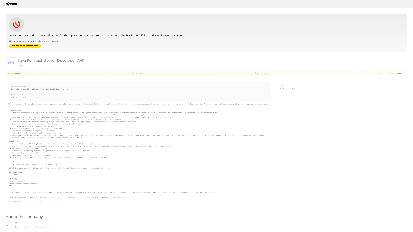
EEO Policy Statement (25, 202)
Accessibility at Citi (125, 197)
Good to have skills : (17, 95)
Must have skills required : (19, 86)
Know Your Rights (47, 202)
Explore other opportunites (25, 46)
